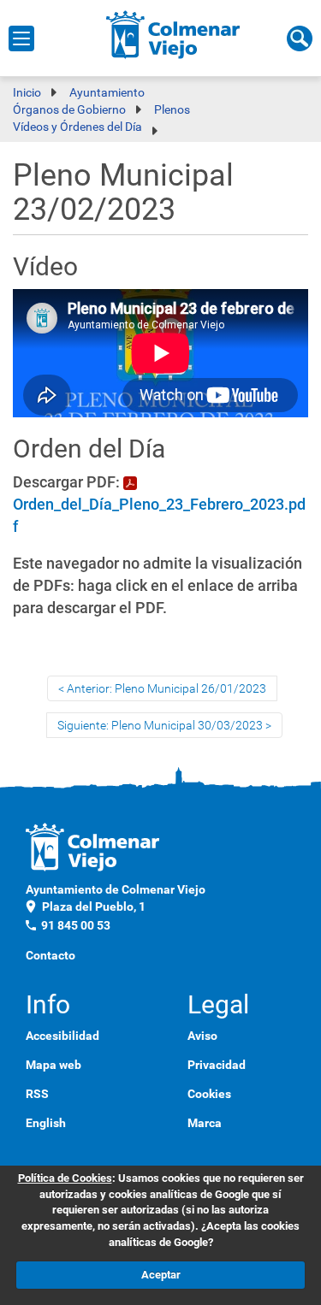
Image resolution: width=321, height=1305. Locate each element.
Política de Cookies (65, 1178)
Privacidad (216, 1065)
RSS (37, 1094)
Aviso (202, 1035)
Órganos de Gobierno (69, 109)
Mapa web (53, 1065)
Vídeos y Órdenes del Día (77, 126)
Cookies (209, 1094)
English (46, 1123)
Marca (204, 1123)
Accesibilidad (62, 1035)
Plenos (172, 109)
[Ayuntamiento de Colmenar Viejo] (173, 34)
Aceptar (161, 1274)
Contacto (50, 955)
